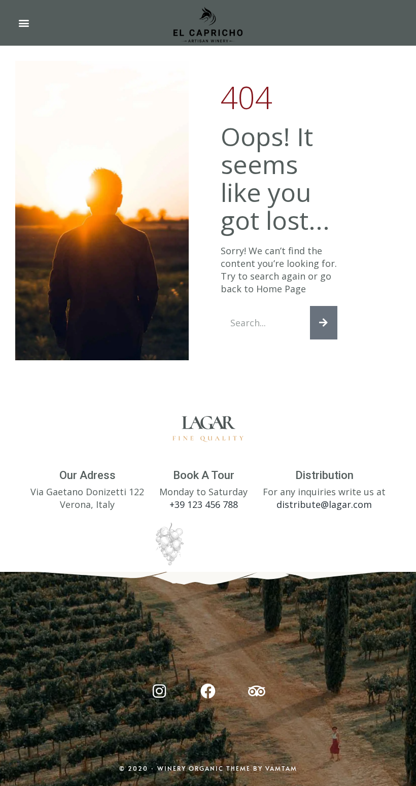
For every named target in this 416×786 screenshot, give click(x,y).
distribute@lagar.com (324, 504)
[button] (23, 23)
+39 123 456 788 (203, 504)
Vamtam (281, 768)
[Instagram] (159, 691)
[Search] (323, 322)
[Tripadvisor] (256, 691)
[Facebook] (208, 691)
